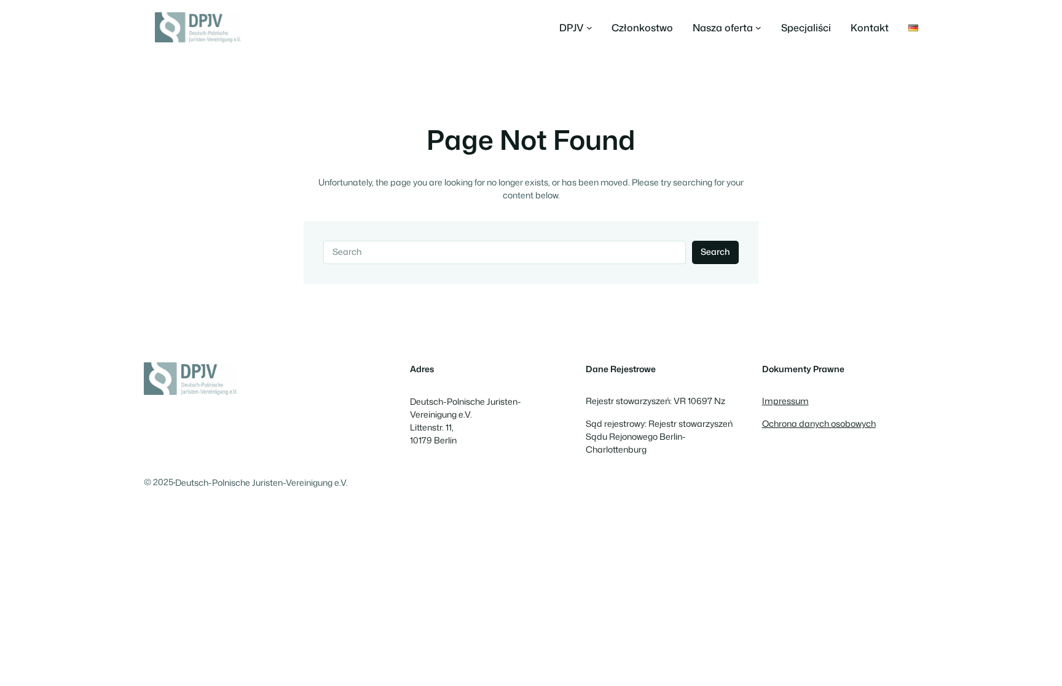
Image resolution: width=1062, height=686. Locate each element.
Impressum (785, 401)
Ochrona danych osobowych (819, 424)
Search (715, 252)
